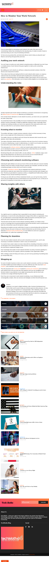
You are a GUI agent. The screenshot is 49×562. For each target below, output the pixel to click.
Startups (22, 452)
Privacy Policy (32, 554)
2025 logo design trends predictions (28, 374)
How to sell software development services (29, 438)
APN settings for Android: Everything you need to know (33, 390)
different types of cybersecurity (10, 114)
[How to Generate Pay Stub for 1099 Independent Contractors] (10, 342)
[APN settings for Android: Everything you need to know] (10, 390)
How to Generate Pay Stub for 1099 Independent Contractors (31, 342)
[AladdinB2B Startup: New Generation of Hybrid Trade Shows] (10, 454)
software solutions (15, 147)
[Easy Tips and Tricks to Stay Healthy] (10, 487)
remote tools (17, 268)
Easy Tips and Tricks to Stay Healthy (28, 486)
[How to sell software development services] (10, 438)
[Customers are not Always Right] (10, 470)
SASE (33, 153)
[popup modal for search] (46, 10)
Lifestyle (22, 485)
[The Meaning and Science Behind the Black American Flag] (10, 406)
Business (22, 340)
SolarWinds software (13, 169)
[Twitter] (42, 10)
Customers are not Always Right (27, 470)
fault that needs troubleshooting (15, 230)
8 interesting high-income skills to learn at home (31, 422)
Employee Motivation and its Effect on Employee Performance (31, 358)
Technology (22, 437)
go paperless (8, 79)
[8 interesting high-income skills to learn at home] (10, 422)
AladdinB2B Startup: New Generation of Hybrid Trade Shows (33, 454)
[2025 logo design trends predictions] (10, 374)
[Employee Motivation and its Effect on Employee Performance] (10, 358)
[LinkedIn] (40, 10)
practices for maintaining (32, 268)
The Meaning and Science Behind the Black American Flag (33, 406)
